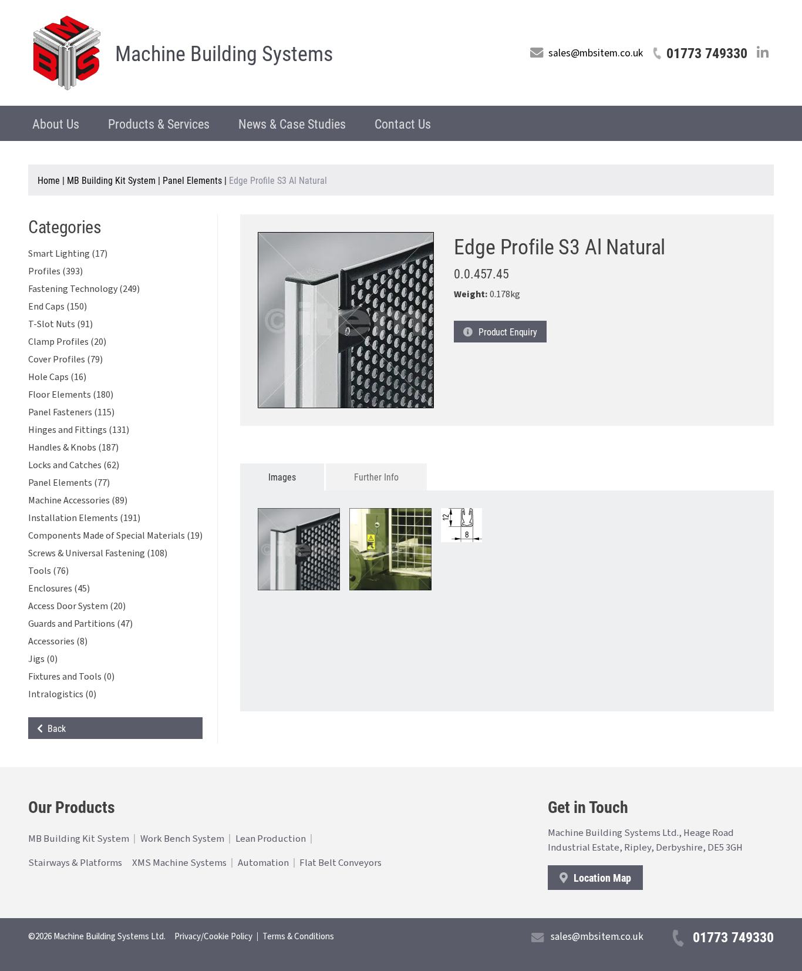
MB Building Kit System (111, 180)
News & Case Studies (292, 123)
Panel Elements (192, 180)
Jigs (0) (43, 659)
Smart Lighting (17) (67, 253)
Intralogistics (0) (62, 694)
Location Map (601, 878)
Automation (263, 863)
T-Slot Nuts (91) (60, 324)
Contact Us (403, 123)
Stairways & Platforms (75, 863)
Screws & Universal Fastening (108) (97, 553)
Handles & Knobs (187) (73, 447)
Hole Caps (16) (57, 377)
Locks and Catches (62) (73, 465)
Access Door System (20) (77, 606)
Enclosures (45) (59, 588)
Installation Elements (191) (84, 518)
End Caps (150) (57, 306)
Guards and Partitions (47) (80, 623)
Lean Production (270, 839)
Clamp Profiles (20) (67, 341)
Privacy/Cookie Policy (213, 936)
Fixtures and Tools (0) (71, 676)
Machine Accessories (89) (77, 500)
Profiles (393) (55, 271)
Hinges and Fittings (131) (78, 430)
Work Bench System (182, 839)
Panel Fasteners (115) (71, 412)
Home (49, 180)
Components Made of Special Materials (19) (115, 535)
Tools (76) (48, 571)
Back (54, 728)
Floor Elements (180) (70, 394)
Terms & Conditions (298, 936)
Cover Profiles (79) (65, 359)
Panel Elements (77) (69, 482)
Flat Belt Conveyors (340, 863)
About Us (55, 123)
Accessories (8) (57, 641)
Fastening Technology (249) (84, 289)
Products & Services (159, 123)
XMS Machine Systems (179, 863)
